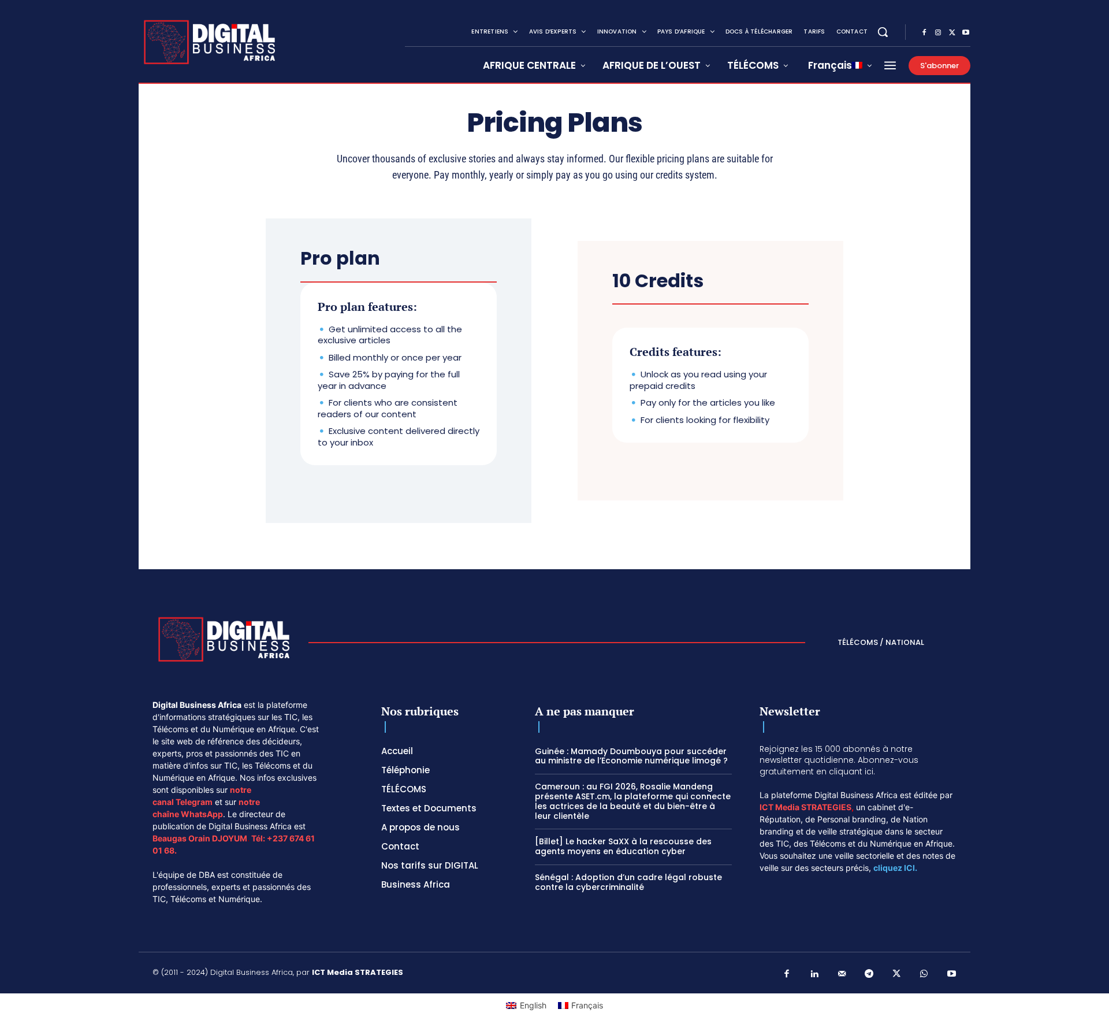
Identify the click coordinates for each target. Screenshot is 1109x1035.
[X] (952, 33)
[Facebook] (924, 33)
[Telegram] (869, 974)
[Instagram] (938, 33)
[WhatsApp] (924, 974)
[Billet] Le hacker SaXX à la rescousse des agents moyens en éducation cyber (623, 846)
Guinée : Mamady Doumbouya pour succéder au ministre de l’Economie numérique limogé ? (631, 756)
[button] (882, 32)
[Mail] (842, 974)
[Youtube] (966, 33)
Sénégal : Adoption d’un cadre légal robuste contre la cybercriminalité (628, 882)
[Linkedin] (814, 974)
